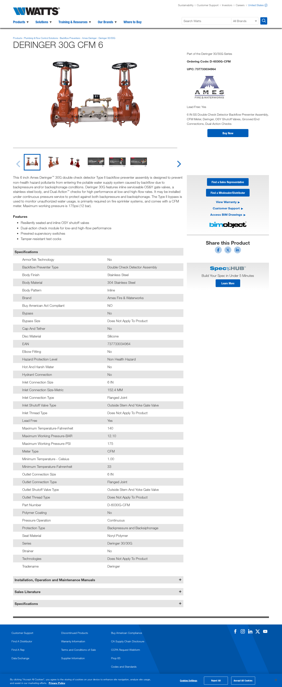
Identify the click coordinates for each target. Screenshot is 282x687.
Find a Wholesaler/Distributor (228, 192)
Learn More (227, 283)
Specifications (26, 603)
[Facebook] (235, 631)
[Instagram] (242, 631)
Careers (240, 5)
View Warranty (226, 202)
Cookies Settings (188, 680)
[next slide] (175, 162)
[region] (141, 680)
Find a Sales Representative (228, 182)
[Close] (276, 680)
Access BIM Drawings (226, 214)
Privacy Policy (57, 683)
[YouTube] (265, 631)
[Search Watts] (263, 21)
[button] (227, 133)
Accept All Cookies (243, 680)
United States (256, 5)
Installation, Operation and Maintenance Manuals (55, 580)
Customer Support (208, 5)
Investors (227, 5)
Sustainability (185, 5)
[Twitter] (257, 631)
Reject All (216, 680)
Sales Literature (27, 592)
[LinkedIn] (250, 631)
